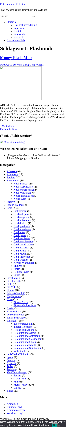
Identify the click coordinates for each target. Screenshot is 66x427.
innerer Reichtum (23, 326)
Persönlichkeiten (15, 314)
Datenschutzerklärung (25, 25)
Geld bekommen (22, 220)
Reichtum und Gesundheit (27, 338)
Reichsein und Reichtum (13, 4)
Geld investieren (22, 229)
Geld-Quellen (21, 259)
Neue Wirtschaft (22, 192)
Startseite (11, 21)
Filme (17, 381)
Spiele (17, 274)
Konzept (18, 37)
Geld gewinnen (22, 226)
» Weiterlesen (7, 126)
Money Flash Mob (16, 57)
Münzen (18, 265)
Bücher (17, 375)
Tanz (14, 129)
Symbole (11, 363)
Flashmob (5, 129)
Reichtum (12, 320)
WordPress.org (15, 413)
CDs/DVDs (20, 378)
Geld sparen (20, 235)
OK (54, 425)
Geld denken (20, 223)
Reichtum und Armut (25, 332)
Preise (17, 268)
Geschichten (13, 278)
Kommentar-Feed (16, 410)
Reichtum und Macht (25, 345)
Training (11, 369)
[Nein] (59, 425)
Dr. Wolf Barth (21, 64)
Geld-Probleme (22, 256)
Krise (10, 299)
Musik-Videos (21, 384)
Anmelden (12, 403)
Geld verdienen (22, 238)
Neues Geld (20, 198)
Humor (10, 290)
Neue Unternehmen (24, 189)
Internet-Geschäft (16, 293)
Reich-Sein (19, 34)
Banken (11, 177)
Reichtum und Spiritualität (27, 348)
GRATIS (11, 287)
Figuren (11, 201)
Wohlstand (19, 351)
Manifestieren (14, 311)
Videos (39, 64)
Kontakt (18, 31)
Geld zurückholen (23, 244)
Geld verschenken (23, 241)
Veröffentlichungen (17, 372)
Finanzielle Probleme (25, 305)
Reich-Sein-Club (16, 40)
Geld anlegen (21, 214)
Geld (32, 64)
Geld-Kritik (20, 250)
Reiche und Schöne (24, 329)
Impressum (19, 28)
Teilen (10, 366)
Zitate (10, 390)
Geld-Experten (21, 247)
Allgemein (12, 174)
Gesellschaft (13, 281)
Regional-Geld (21, 271)
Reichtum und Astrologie (27, 335)
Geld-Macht (20, 253)
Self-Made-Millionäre (18, 354)
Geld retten (19, 232)
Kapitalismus (14, 296)
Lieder (10, 308)
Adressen (12, 171)
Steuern (11, 360)
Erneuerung (13, 180)
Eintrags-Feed (14, 407)
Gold (9, 284)
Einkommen (20, 211)
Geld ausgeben (21, 217)
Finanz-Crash (21, 302)
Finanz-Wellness (15, 204)
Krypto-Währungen (24, 262)
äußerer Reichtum (23, 323)
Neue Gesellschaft (23, 186)
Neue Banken (21, 183)
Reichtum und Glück (25, 342)
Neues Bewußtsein (24, 195)
